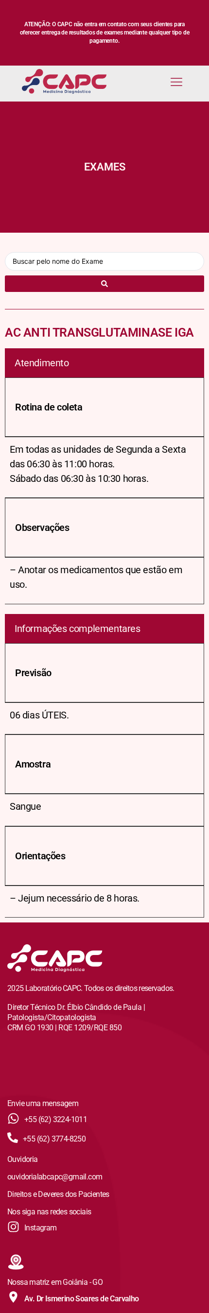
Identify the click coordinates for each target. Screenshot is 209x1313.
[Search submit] (104, 283)
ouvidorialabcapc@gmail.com (54, 1176)
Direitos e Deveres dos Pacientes (58, 1194)
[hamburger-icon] (176, 82)
